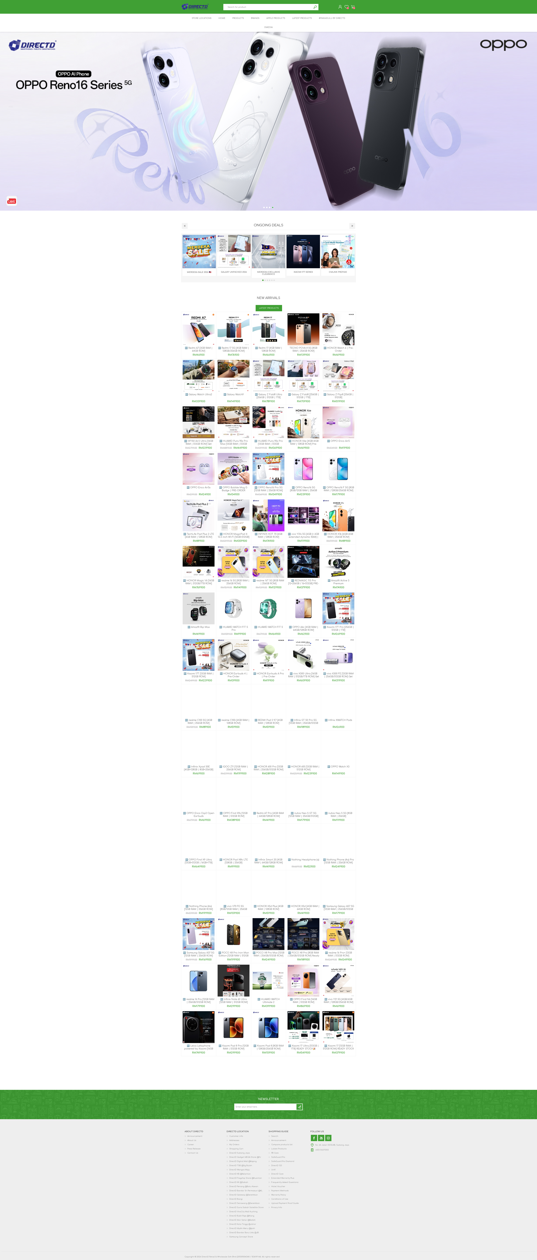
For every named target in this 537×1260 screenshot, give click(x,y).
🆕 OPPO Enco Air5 (338, 441)
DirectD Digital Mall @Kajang (243, 1161)
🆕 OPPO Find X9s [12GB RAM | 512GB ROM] (234, 814)
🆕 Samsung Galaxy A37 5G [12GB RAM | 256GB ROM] (198, 954)
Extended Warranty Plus (282, 1178)
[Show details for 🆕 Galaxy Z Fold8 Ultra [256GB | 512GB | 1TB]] (268, 376)
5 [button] (272, 280)
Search (315, 7)
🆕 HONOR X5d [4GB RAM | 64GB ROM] (303, 907)
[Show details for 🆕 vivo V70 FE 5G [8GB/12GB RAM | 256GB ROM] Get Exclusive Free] (233, 887)
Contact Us (192, 1153)
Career (190, 1145)
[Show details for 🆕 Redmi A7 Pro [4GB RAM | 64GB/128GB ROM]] (268, 794)
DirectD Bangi (235, 1199)
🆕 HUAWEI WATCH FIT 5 (268, 627)
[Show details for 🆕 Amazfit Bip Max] (199, 608)
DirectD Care (277, 1174)
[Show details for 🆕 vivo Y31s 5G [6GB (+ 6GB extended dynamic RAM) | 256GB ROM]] (303, 515)
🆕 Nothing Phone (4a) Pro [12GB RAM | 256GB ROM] (338, 861)
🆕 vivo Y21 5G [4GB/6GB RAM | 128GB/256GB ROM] (338, 1001)
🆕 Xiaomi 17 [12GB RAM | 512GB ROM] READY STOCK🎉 (338, 1049)
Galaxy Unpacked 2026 (234, 272)
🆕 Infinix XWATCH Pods (338, 720)
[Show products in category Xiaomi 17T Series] (303, 251)
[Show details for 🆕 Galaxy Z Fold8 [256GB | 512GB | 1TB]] (303, 376)
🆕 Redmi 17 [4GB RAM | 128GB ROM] (268, 349)
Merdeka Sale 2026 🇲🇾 (199, 272)
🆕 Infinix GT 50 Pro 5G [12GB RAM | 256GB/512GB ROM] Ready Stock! (303, 723)
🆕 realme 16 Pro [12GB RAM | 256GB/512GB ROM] (198, 1001)
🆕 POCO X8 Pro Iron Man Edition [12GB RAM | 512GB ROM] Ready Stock (233, 956)
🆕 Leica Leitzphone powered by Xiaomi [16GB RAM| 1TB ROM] (198, 1049)
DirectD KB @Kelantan (240, 1174)
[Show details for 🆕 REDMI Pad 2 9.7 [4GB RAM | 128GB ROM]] (268, 701)
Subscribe (299, 1107)
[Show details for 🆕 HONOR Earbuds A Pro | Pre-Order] (268, 655)
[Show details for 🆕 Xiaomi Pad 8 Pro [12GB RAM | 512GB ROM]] (233, 1027)
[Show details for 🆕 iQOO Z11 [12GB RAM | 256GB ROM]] (233, 748)
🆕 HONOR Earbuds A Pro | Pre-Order (268, 675)
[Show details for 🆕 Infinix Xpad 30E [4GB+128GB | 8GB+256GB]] (199, 748)
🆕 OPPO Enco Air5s (198, 487)
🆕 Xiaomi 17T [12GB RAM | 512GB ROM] (199, 675)
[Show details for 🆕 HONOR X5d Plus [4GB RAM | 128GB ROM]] (268, 887)
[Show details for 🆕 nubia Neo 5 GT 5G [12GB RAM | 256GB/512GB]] (303, 794)
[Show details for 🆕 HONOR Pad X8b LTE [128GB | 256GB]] (233, 841)
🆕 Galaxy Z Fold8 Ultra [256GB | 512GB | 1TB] (268, 396)
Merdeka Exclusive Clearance (268, 273)
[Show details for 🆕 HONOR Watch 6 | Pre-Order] (338, 329)
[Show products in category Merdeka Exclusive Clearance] (268, 251)
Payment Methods (280, 1191)
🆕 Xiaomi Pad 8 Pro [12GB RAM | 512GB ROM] (234, 1047)
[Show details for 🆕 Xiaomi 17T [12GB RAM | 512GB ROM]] (199, 655)
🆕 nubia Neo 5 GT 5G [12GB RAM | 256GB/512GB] (303, 814)
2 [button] (267, 207)
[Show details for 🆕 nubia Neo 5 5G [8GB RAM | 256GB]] (338, 794)
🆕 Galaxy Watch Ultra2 (198, 394)
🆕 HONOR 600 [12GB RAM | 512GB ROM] (303, 768)
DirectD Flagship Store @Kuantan (245, 1178)
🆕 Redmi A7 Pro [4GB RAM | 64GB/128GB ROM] (268, 814)
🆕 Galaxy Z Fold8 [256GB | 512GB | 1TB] (303, 396)
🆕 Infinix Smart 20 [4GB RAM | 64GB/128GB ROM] (268, 861)
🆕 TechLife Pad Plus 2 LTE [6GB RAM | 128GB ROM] (198, 535)
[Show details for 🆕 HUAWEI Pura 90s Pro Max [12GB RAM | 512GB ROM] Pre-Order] (233, 422)
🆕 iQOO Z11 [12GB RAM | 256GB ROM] (233, 768)
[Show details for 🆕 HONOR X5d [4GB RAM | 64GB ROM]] (303, 887)
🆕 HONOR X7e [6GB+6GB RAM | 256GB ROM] (338, 535)
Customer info (236, 1136)
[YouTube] (321, 1138)
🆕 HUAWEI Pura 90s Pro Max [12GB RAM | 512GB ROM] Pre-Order (233, 444)
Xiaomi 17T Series (303, 272)
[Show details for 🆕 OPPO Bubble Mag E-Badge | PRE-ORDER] (233, 469)
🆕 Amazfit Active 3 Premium (338, 582)
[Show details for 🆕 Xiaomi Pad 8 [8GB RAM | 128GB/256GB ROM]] (268, 1027)
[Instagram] (328, 1138)
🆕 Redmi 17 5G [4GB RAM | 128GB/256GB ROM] (233, 349)
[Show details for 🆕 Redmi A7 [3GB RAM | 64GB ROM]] (199, 329)
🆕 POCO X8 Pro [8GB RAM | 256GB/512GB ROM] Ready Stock (303, 956)
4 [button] (273, 207)
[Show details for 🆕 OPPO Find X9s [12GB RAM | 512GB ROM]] (233, 794)
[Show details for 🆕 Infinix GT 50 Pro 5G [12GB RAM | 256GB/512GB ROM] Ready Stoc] (303, 701)
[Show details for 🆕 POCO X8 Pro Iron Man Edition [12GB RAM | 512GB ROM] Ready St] (233, 934)
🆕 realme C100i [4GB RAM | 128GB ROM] (233, 721)
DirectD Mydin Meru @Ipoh (242, 1228)
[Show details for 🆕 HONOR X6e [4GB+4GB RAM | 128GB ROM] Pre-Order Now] (303, 422)
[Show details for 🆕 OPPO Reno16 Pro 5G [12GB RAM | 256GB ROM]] (268, 469)
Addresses (234, 1140)
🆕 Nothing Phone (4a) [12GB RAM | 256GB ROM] (198, 907)
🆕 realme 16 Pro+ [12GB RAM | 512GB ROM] (338, 954)
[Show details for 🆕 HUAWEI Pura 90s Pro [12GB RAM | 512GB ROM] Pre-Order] (268, 422)
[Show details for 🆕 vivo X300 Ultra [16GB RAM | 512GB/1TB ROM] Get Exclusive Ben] (303, 655)
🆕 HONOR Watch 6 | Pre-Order (338, 349)
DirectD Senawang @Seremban (244, 1203)
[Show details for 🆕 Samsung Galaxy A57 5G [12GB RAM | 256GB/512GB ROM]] (338, 887)
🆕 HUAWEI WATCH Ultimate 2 (268, 1001)
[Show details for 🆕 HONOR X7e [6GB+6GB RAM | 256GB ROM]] (338, 515)
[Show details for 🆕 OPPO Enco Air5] (338, 422)
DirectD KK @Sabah (238, 1182)
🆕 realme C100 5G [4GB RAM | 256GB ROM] (198, 721)
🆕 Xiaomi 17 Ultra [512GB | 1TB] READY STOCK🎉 (303, 1047)
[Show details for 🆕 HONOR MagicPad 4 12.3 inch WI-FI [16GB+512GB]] (233, 515)
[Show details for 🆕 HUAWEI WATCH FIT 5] (268, 608)
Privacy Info (276, 1207)
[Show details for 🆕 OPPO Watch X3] (338, 748)
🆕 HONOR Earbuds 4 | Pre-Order (233, 675)
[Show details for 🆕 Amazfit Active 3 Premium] (338, 562)
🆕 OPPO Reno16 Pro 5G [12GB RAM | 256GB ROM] (268, 489)
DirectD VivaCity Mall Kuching (243, 1212)
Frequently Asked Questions (284, 1182)
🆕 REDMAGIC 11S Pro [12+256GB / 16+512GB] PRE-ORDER (303, 583)
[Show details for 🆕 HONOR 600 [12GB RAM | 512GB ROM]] (303, 748)
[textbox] (268, 7)
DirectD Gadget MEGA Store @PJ (245, 1157)
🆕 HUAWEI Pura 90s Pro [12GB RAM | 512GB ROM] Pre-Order (268, 444)
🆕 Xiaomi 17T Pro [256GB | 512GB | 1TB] (338, 628)
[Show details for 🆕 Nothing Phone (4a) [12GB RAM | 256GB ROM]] (199, 887)
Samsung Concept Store (241, 1237)
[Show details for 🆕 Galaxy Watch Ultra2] (199, 376)
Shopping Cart (353, 7)
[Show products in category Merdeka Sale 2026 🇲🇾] (199, 251)
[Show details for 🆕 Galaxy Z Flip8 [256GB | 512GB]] (338, 376)
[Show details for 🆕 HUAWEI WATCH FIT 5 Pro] (233, 608)
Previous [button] (185, 226)
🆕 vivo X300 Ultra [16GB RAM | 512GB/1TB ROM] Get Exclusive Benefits (303, 676)
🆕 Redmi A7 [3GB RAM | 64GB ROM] (198, 349)
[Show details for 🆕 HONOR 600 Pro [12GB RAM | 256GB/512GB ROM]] (268, 748)
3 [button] (270, 207)
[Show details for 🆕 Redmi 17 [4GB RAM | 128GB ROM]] (268, 329)
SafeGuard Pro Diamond (282, 1161)
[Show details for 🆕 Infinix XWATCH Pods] (338, 701)
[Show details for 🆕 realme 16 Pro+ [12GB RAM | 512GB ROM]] (338, 934)
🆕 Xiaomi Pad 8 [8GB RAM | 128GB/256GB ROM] (268, 1047)
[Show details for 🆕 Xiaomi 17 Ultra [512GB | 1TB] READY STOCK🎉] (303, 1027)
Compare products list (282, 1145)
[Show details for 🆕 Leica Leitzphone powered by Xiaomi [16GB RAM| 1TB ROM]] (199, 1027)
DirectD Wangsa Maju (239, 1170)
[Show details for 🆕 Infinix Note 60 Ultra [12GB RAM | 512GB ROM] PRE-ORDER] (233, 981)
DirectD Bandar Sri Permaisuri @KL (245, 1191)
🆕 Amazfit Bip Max (199, 627)
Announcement (194, 1136)
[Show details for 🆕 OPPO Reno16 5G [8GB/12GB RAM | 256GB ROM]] (303, 469)
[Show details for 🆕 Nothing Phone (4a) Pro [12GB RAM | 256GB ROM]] (338, 841)
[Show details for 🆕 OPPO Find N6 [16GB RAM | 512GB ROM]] (303, 981)
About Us (191, 1140)
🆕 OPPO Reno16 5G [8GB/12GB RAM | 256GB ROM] (303, 490)
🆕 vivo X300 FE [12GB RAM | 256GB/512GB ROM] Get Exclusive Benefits (338, 676)
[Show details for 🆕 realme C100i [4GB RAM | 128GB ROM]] (233, 701)
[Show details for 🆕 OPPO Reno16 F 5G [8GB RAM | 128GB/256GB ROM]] (338, 469)
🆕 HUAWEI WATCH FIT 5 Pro (233, 628)
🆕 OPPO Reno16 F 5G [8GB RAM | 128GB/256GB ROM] (338, 489)
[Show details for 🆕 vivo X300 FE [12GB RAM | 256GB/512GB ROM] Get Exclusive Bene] (338, 655)
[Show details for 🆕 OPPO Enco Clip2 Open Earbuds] (199, 794)
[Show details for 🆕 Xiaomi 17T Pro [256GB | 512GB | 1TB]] (338, 608)
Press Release (194, 1149)
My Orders (234, 1145)
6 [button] (274, 280)
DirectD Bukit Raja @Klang (241, 1216)
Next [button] (352, 226)
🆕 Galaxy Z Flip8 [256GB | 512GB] (338, 396)
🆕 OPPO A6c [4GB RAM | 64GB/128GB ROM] (303, 628)
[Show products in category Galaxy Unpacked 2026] (234, 251)
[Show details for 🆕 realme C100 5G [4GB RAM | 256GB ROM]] (199, 701)
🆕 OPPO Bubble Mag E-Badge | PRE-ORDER (233, 489)
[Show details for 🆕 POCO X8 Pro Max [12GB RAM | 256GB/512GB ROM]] (268, 934)
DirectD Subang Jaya (239, 1153)
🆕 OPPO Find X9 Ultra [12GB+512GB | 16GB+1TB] (198, 861)
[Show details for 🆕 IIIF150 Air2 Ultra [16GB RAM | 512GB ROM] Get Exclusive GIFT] (199, 422)
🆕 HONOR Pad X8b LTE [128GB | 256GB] (233, 861)
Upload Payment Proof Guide (285, 1203)
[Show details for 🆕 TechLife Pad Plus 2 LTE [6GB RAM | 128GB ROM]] (199, 515)
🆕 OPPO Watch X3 (338, 766)
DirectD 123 (276, 1166)
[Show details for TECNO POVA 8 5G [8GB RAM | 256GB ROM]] (303, 329)
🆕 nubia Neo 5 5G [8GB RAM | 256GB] (338, 814)
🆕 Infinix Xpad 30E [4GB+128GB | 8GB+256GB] (198, 768)
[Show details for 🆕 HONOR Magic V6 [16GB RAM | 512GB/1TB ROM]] (199, 562)
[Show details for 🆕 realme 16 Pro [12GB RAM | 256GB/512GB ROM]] (199, 981)
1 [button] (264, 207)
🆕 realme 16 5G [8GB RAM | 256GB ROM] (233, 582)
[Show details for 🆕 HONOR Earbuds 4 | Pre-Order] (233, 655)
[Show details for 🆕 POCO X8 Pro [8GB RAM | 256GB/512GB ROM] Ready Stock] (303, 934)
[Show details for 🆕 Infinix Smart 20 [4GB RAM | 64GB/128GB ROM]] (268, 841)
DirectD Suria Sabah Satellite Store (246, 1207)
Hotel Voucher (278, 1186)
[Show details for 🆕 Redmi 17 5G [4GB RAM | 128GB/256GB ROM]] (233, 329)
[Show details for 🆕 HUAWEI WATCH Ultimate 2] (268, 981)
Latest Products (279, 1149)
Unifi (273, 1170)
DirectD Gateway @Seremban (243, 1195)
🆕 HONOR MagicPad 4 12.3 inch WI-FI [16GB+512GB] (233, 535)
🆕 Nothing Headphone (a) (303, 859)
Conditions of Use (279, 1199)
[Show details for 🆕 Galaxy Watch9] (233, 376)
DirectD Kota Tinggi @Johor (242, 1224)
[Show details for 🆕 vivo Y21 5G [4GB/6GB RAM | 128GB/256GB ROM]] (338, 981)
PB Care (275, 1153)
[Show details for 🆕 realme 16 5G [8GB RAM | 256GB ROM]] (233, 562)
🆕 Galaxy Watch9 (233, 394)
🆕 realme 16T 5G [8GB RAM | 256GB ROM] (268, 582)
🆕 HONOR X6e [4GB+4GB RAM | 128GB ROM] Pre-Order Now (303, 444)
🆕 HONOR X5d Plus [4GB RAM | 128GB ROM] (268, 907)
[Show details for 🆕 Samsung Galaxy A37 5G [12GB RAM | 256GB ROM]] (199, 934)
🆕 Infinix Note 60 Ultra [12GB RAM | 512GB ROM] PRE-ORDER (234, 1002)
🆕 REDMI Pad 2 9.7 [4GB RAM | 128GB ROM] (269, 721)
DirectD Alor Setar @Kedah (242, 1220)
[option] (268, 121)
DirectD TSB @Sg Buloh (240, 1166)
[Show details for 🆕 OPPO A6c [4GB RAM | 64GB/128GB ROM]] (303, 608)
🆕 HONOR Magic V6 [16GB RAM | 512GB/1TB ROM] (198, 582)
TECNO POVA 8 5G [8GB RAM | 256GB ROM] (303, 349)
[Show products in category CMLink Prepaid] (338, 251)
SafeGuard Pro (278, 1157)
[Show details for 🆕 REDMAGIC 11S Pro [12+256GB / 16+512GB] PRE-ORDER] (303, 562)
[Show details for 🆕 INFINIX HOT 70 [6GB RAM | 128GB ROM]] (268, 515)
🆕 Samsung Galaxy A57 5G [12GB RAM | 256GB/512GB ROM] (338, 909)
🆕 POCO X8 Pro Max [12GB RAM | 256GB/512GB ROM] (268, 954)
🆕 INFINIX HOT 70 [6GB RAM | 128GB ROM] (268, 535)
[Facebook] (314, 1138)
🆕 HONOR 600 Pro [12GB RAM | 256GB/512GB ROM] (268, 768)
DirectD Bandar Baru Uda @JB (244, 1233)
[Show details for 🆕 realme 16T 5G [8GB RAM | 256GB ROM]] (268, 562)
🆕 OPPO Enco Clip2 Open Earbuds (198, 814)
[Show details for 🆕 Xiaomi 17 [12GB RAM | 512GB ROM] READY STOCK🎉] (338, 1027)
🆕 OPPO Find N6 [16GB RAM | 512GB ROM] (303, 1001)
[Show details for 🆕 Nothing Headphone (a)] (303, 841)
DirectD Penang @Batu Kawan (243, 1186)
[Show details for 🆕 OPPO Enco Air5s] (199, 469)
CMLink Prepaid (338, 272)
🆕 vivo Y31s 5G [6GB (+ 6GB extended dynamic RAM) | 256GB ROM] (303, 537)
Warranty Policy (278, 1195)
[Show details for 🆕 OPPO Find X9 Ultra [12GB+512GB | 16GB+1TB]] (199, 841)
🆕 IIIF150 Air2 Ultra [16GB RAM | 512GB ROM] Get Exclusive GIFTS (198, 444)
